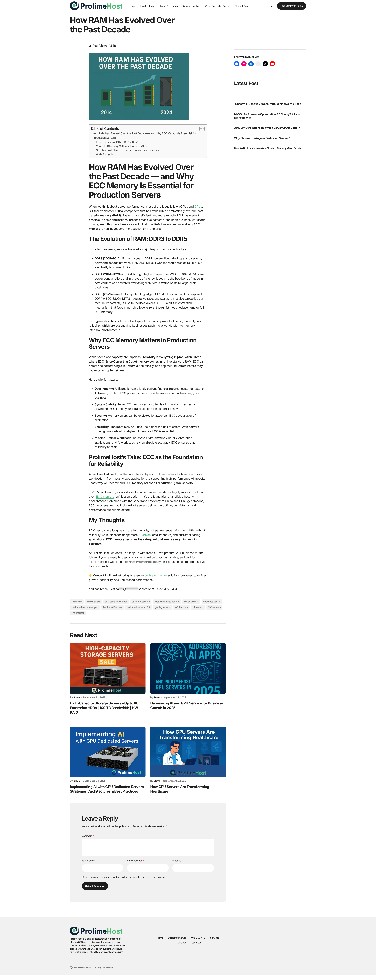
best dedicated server (116, 601)
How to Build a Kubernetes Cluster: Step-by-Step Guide (267, 148)
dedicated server (155, 575)
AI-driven (144, 535)
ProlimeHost (78, 612)
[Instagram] (244, 64)
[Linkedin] (251, 64)
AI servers (77, 601)
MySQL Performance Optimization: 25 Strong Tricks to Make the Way (267, 116)
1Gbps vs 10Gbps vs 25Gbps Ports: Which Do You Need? (268, 104)
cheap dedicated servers (167, 601)
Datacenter (180, 942)
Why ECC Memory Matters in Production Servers (124, 146)
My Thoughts (106, 154)
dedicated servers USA (138, 607)
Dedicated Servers (112, 607)
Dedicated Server (177, 937)
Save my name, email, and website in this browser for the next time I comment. (126, 877)
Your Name (88, 860)
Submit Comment (94, 886)
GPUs (198, 206)
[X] (265, 64)
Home (160, 937)
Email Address (135, 860)
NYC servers (214, 607)
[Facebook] (236, 64)
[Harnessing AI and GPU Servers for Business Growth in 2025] (188, 668)
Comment (88, 835)
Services (214, 937)
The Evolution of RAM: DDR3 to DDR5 (118, 142)
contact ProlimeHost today (143, 562)
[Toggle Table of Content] (200, 128)
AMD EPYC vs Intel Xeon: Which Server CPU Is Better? (267, 128)
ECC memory (105, 496)
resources (196, 942)
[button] (271, 6)
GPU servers (181, 607)
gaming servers (162, 607)
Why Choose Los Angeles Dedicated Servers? (262, 138)
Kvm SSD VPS (198, 937)
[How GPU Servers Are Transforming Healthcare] (188, 752)
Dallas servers (191, 601)
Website (176, 860)
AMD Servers (93, 601)
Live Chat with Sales (292, 5)
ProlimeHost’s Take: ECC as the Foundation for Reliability (129, 150)
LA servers (198, 607)
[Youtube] (272, 64)
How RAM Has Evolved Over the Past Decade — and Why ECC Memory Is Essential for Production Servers (144, 135)
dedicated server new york (85, 607)
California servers (141, 601)
